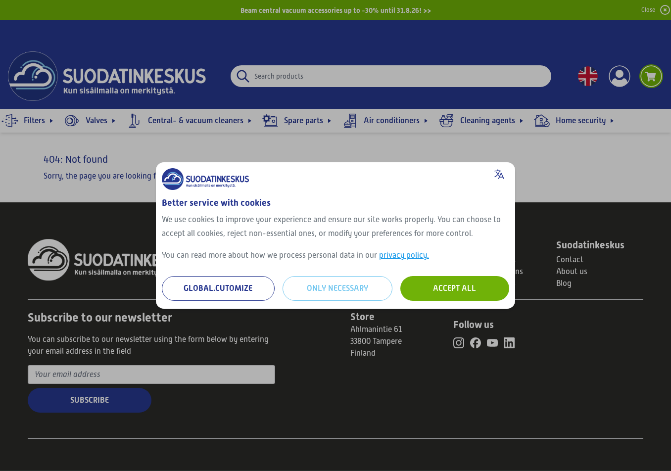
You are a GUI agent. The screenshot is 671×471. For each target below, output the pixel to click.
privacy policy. (404, 255)
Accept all (454, 288)
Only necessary (337, 288)
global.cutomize (218, 288)
